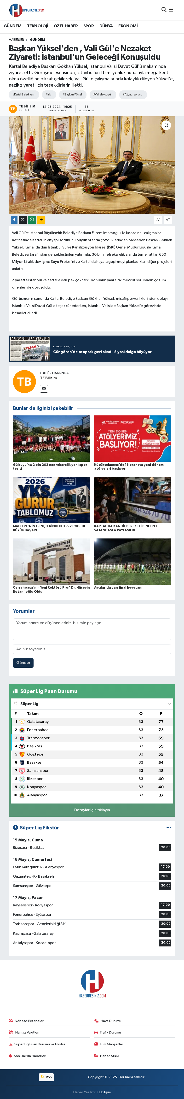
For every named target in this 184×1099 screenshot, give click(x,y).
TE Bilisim (48, 378)
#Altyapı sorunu (132, 94)
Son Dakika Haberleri (30, 1056)
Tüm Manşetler (111, 1044)
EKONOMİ (128, 26)
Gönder (23, 663)
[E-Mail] (44, 389)
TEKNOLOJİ (37, 26)
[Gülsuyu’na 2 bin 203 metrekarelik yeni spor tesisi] (51, 439)
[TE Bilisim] (24, 381)
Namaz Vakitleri (27, 1032)
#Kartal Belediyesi (23, 94)
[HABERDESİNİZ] (27, 10)
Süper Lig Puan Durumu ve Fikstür (39, 1044)
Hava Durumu (111, 1021)
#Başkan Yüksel (72, 94)
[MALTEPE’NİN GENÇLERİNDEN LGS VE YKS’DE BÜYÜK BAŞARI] (51, 500)
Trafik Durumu (110, 1032)
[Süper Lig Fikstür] (169, 828)
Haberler (16, 39)
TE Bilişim (104, 1092)
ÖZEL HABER (66, 26)
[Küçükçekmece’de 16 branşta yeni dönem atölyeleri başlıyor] (132, 439)
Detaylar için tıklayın (92, 810)
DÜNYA (106, 26)
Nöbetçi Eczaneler (29, 1021)
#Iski (48, 94)
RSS (48, 1077)
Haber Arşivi (109, 1056)
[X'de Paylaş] (23, 220)
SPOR (88, 26)
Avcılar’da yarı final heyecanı (118, 587)
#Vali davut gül (102, 94)
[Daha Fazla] (41, 220)
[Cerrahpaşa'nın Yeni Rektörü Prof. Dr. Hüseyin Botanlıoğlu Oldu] (51, 562)
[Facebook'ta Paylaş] (14, 220)
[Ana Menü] (171, 10)
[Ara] (164, 10)
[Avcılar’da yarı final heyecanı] (132, 562)
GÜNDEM (12, 26)
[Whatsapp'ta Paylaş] (32, 220)
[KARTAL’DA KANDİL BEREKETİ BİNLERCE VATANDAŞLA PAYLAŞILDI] (132, 500)
